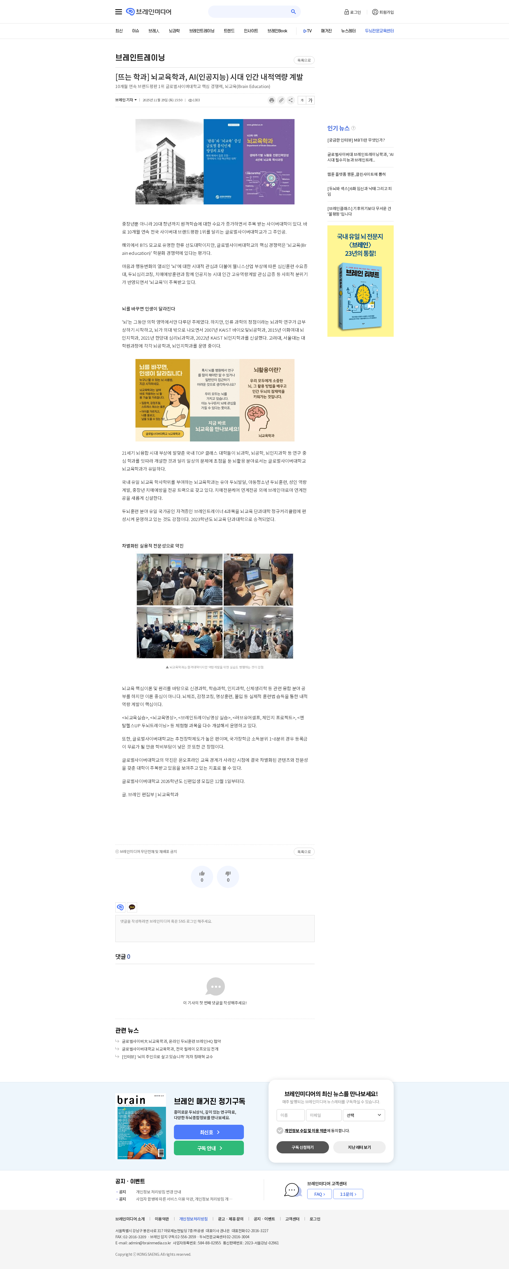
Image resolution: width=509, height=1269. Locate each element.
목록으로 (304, 60)
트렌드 (229, 31)
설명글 (353, 128)
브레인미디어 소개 (130, 1219)
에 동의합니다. (317, 1130)
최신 (118, 31)
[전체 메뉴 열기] (118, 12)
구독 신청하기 (303, 1147)
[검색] (293, 11)
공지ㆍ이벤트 (264, 1219)
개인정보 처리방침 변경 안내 (150, 1191)
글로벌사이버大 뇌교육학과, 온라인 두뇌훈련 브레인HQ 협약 (171, 1041)
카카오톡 (132, 907)
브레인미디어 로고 (148, 12)
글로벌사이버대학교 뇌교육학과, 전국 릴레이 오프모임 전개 (170, 1049)
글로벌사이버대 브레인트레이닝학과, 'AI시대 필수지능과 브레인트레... (360, 157)
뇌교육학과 (167, 794)
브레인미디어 (120, 907)
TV (309, 31)
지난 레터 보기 (359, 1147)
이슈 (135, 31)
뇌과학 (174, 31)
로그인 (355, 12)
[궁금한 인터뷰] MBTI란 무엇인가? (356, 140)
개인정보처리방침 (193, 1219)
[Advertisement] (215, 821)
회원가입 (386, 12)
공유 (291, 100)
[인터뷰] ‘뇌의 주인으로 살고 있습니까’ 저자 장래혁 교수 (167, 1056)
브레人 (154, 31)
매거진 (326, 31)
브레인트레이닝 (201, 31)
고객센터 (292, 1219)
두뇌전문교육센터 (379, 31)
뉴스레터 (348, 31)
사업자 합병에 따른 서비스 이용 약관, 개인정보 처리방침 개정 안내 (177, 1199)
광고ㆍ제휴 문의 (231, 1219)
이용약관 (162, 1219)
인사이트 (251, 31)
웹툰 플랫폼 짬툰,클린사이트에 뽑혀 (356, 174)
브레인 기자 (124, 99)
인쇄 (271, 100)
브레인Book (277, 31)
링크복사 (281, 100)
